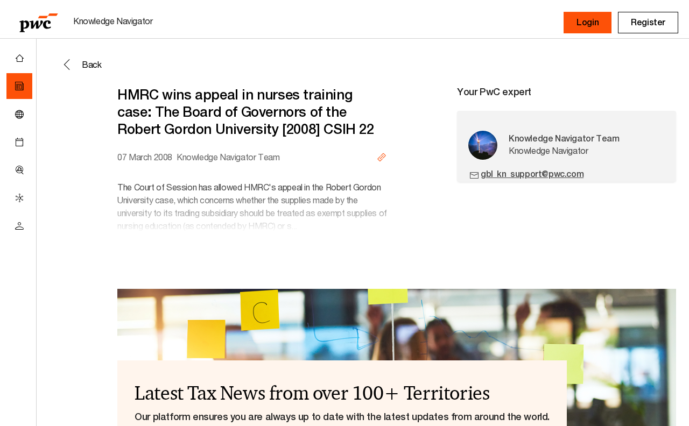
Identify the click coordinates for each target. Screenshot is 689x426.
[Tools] (19, 170)
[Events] (19, 142)
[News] (19, 86)
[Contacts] (19, 226)
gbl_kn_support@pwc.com (532, 174)
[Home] (19, 58)
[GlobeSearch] (19, 114)
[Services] (19, 198)
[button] (587, 22)
